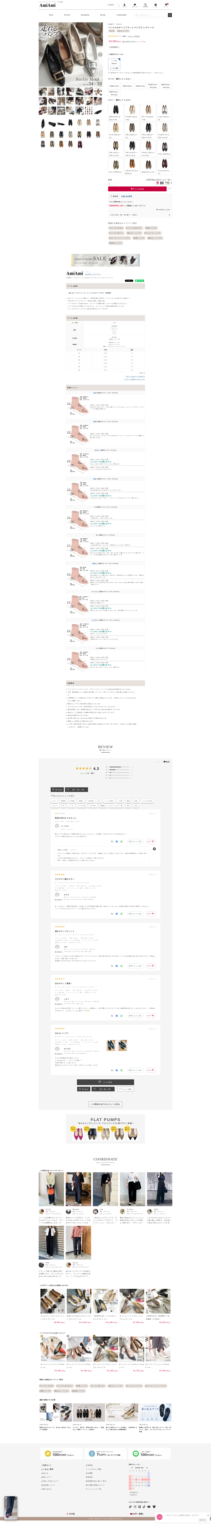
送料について (46, 1477)
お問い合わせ (46, 1489)
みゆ (95, 421)
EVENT (67, 15)
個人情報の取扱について (95, 1485)
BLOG (103, 15)
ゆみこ (95, 563)
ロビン (97, 450)
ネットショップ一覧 (93, 1489)
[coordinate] (154, 1506)
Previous (41, 54)
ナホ (47, 1263)
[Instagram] (135, 1506)
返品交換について (48, 1485)
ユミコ (48, 1209)
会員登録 (111, 5)
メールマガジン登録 (93, 1469)
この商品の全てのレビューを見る (105, 1104)
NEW (51, 15)
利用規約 (89, 1477)
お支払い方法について (49, 1481)
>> (147, 1468)
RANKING (85, 15)
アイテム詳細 (72, 318)
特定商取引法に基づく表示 (96, 1481)
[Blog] (130, 1506)
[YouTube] (149, 1506)
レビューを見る (134, 36)
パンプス (76, 278)
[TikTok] (144, 1506)
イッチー (95, 620)
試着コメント (72, 387)
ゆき (95, 479)
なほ (95, 393)
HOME (68, 278)
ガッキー (76, 1209)
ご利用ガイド (46, 1465)
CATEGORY (121, 15)
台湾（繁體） (138, 1514)
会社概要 (89, 1473)
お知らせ (44, 1473)
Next (100, 54)
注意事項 (70, 683)
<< (132, 1468)
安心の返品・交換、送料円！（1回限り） (124, 215)
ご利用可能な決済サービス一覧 (157, 180)
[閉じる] (15, 1498)
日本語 (72, 1514)
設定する (203, 1520)
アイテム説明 (72, 286)
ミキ (101, 1209)
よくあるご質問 (47, 1469)
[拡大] (6, 1498)
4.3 (96, 768)
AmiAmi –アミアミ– (93, 274)
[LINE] (139, 1506)
